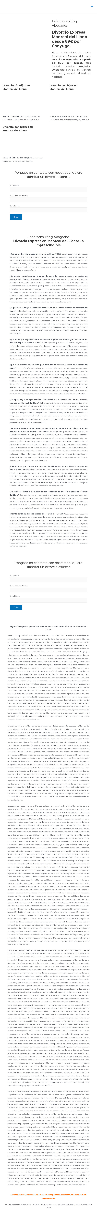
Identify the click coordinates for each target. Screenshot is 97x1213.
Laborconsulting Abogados (56, 7)
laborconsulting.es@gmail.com (69, 1204)
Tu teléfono (15, 206)
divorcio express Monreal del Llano (23, 950)
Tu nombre (14, 185)
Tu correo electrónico (19, 196)
